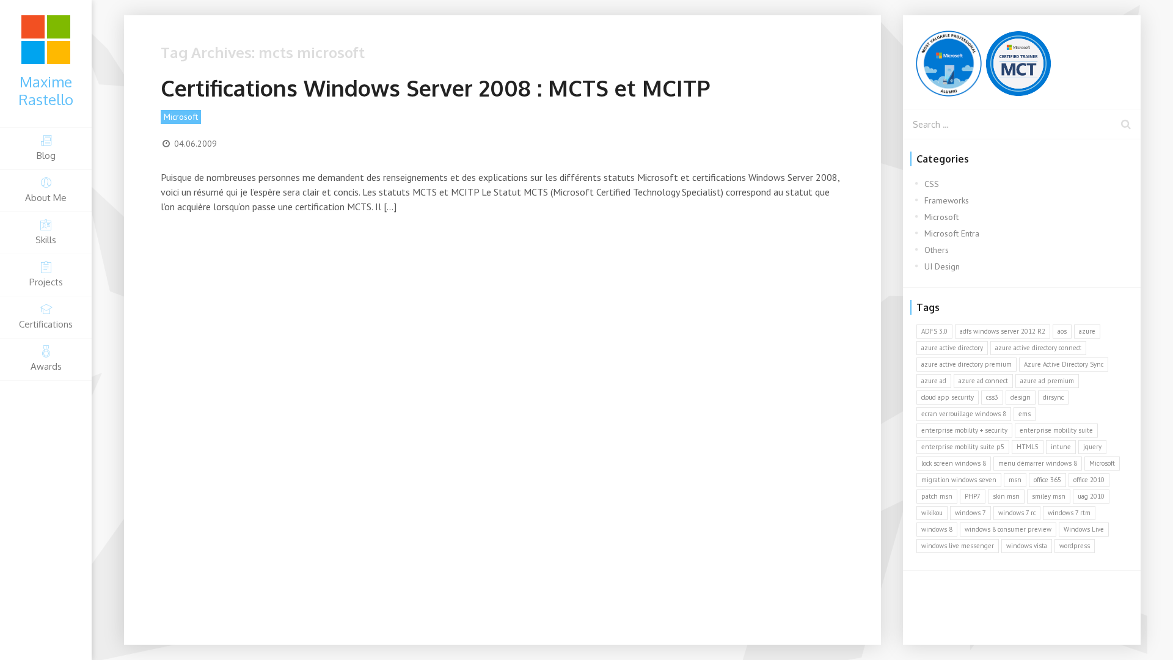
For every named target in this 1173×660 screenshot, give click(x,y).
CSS (931, 183)
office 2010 (1089, 479)
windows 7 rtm (1069, 512)
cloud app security (947, 397)
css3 (992, 397)
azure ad (933, 380)
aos (1062, 331)
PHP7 (973, 496)
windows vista (1026, 545)
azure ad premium (1047, 380)
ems (1024, 413)
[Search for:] (1022, 124)
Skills (45, 240)
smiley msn (1048, 496)
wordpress (1074, 545)
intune (1061, 446)
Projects (46, 282)
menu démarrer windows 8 (1037, 463)
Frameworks (946, 200)
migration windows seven (958, 479)
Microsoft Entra (951, 233)
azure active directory (952, 347)
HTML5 (1028, 446)
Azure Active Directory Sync (1063, 364)
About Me (46, 198)
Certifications (46, 324)
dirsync (1053, 397)
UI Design (942, 266)
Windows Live (1084, 529)
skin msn (1006, 496)
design (1020, 397)
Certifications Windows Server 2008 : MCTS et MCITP (435, 87)
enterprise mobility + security (964, 430)
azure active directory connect (1038, 347)
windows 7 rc (1017, 512)
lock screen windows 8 (953, 463)
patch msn (936, 496)
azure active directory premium (966, 364)
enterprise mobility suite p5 (962, 446)
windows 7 (970, 512)
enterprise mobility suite (1056, 430)
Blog (46, 155)
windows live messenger (957, 545)
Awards (46, 366)
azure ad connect (983, 380)
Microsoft (181, 116)
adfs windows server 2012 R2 (1002, 331)
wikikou (932, 512)
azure (1087, 331)
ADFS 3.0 (934, 331)
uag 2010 (1091, 496)
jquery (1092, 446)
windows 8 (936, 529)
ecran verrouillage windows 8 (963, 413)
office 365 (1047, 479)
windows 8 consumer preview (1008, 529)
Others (936, 249)
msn (1015, 479)
